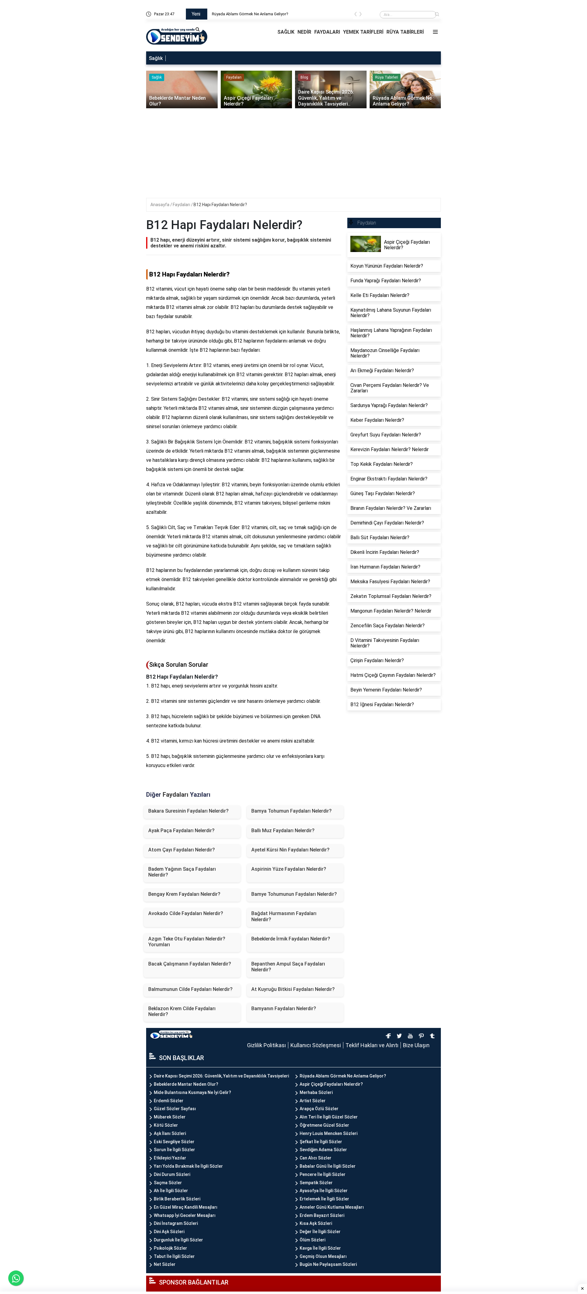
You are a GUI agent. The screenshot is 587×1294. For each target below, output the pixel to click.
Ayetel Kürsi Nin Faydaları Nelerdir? (290, 850)
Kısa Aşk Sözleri (316, 1223)
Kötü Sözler (166, 1125)
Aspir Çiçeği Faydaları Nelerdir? (331, 1084)
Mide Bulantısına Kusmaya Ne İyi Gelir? (192, 1092)
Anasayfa (160, 204)
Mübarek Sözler (170, 1116)
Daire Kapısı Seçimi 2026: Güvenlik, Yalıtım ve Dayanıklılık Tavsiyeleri (221, 1075)
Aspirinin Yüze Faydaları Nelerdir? (288, 869)
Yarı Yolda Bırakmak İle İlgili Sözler (188, 1166)
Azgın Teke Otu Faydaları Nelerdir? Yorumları (186, 941)
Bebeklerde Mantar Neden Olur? (186, 1084)
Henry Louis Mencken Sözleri (328, 1133)
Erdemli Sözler (168, 1100)
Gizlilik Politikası (266, 1045)
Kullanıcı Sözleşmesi (315, 1045)
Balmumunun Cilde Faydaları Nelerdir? (190, 989)
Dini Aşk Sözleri (169, 1231)
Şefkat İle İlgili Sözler (321, 1141)
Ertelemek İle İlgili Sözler (324, 1198)
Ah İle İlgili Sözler (171, 1190)
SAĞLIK (285, 32)
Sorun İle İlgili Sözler (174, 1149)
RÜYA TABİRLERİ (405, 32)
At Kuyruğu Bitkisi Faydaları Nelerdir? (293, 989)
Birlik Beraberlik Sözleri (177, 1198)
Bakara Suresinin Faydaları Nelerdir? (188, 811)
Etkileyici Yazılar (170, 1157)
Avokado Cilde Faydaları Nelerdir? (185, 913)
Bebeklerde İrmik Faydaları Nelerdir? (290, 939)
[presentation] (355, 15)
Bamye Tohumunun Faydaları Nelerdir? (294, 894)
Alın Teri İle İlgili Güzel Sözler (329, 1116)
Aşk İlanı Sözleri (170, 1133)
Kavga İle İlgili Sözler (320, 1248)
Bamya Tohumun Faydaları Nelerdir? (291, 811)
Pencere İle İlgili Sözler (322, 1174)
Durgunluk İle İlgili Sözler (178, 1239)
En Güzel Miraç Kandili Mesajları (185, 1207)
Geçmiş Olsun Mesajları (323, 1256)
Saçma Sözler (168, 1182)
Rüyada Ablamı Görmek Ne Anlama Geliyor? (250, 14)
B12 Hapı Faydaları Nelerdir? (220, 204)
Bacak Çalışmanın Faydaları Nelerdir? (189, 964)
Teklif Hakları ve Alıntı (371, 1045)
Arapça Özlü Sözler (319, 1108)
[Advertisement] (294, 155)
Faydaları (182, 204)
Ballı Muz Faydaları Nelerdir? (283, 830)
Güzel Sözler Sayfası (175, 1108)
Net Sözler (164, 1264)
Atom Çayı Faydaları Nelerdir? (181, 850)
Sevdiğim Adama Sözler (323, 1149)
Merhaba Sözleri (316, 1092)
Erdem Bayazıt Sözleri (322, 1215)
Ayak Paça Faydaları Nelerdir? (181, 830)
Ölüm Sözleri (312, 1239)
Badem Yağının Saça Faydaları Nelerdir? (182, 872)
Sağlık (156, 58)
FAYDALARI (327, 32)
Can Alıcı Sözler (315, 1157)
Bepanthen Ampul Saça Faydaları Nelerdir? (288, 967)
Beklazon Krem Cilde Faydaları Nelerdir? (182, 1011)
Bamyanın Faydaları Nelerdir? (283, 1008)
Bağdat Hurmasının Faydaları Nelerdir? (283, 916)
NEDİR (304, 32)
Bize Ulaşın (416, 1045)
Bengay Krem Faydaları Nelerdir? (184, 894)
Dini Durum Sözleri (172, 1174)
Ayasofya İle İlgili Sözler (324, 1190)
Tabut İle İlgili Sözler (174, 1256)
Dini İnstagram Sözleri (176, 1223)
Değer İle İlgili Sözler (320, 1231)
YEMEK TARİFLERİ (363, 32)
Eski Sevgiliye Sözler (174, 1141)
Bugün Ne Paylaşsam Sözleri (328, 1264)
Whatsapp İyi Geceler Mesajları (185, 1215)
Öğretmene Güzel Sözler (324, 1125)
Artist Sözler (313, 1100)
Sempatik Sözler (316, 1182)
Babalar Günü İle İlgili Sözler (328, 1166)
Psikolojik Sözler (170, 1248)
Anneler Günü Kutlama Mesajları (332, 1207)
